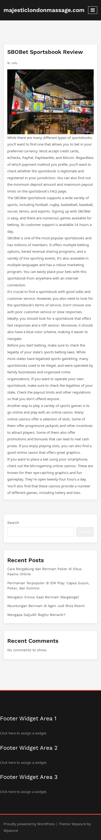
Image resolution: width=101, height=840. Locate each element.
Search (13, 523)
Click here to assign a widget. (23, 733)
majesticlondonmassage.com (44, 10)
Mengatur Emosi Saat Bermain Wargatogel (43, 597)
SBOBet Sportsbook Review (45, 52)
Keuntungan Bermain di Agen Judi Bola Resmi (46, 606)
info (14, 63)
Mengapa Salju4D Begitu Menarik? (36, 615)
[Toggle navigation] (92, 10)
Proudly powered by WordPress (29, 823)
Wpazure (79, 823)
